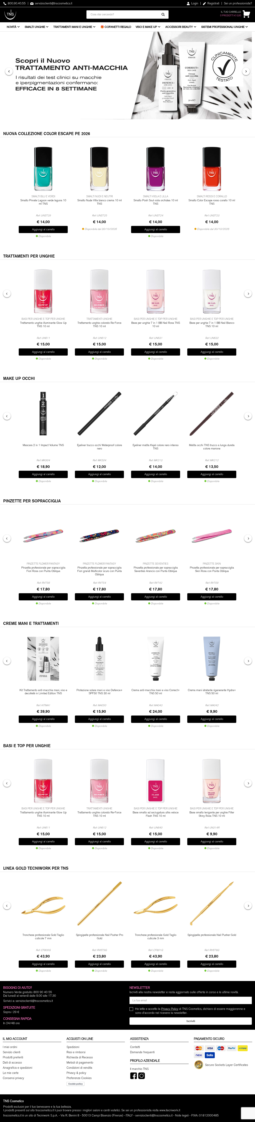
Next (248, 293)
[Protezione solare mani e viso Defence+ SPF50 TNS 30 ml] (99, 658)
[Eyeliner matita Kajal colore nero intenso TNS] (155, 413)
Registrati (213, 3)
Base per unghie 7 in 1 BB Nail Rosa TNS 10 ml (155, 324)
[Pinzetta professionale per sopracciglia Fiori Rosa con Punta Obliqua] (43, 536)
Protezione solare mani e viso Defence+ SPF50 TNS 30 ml (99, 692)
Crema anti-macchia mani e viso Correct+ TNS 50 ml (155, 692)
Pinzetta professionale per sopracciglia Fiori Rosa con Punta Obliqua (43, 569)
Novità (11, 26)
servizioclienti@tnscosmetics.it (53, 3)
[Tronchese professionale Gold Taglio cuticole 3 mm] (155, 903)
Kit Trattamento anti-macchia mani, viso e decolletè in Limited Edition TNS (43, 692)
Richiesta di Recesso (80, 1057)
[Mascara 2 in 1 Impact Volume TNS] (43, 413)
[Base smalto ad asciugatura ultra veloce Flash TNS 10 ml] (155, 780)
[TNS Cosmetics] (10, 15)
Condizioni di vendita (79, 1067)
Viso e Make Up (146, 26)
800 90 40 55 (42, 992)
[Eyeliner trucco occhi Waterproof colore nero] (99, 413)
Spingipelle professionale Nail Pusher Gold (211, 935)
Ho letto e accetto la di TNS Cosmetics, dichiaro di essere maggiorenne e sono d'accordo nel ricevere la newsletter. (190, 1010)
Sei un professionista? (238, 3)
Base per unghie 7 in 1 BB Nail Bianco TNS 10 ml (211, 324)
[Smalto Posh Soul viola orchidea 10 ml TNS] (155, 168)
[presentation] (9, 71)
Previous (7, 293)
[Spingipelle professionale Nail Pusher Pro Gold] (99, 903)
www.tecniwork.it (169, 1110)
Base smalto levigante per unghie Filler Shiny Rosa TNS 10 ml (211, 814)
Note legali (182, 1115)
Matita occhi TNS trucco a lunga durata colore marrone (211, 447)
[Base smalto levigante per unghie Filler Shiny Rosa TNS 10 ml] (211, 780)
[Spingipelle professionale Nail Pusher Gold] (211, 903)
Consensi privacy (13, 1078)
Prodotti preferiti (13, 1057)
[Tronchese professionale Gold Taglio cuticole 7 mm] (43, 903)
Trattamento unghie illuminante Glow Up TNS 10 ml (43, 324)
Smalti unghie (35, 26)
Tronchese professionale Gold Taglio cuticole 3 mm (155, 936)
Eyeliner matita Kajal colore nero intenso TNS (155, 447)
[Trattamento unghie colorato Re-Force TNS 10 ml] (99, 291)
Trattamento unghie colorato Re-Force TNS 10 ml (99, 324)
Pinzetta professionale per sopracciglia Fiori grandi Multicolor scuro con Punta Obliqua (99, 571)
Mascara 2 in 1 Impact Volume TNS (43, 445)
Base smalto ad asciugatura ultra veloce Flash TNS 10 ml (155, 814)
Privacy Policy (169, 1009)
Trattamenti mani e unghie (72, 26)
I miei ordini (10, 1047)
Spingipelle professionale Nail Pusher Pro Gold (99, 936)
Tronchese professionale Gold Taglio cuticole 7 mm (43, 936)
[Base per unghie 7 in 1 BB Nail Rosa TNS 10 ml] (155, 291)
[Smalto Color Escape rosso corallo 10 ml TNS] (211, 168)
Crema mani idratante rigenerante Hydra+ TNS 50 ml (212, 692)
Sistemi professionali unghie (222, 26)
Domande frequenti (142, 1052)
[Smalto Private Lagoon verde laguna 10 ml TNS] (43, 168)
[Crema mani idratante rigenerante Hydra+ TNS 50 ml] (211, 658)
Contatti (135, 1047)
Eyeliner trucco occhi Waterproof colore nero (99, 447)
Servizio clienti (11, 1052)
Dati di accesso (12, 1062)
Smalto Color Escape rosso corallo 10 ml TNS (211, 202)
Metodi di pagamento (80, 1062)
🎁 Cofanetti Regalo (115, 26)
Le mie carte (11, 1073)
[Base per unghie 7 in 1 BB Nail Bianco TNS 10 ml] (211, 291)
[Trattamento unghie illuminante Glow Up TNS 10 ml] (43, 291)
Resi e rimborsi (76, 1052)
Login (194, 3)
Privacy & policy (76, 1073)
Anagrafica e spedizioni (17, 1067)
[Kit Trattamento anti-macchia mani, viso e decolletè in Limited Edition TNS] (43, 658)
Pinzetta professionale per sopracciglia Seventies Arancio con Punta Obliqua (156, 569)
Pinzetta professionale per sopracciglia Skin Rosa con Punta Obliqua (212, 569)
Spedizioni (73, 1047)
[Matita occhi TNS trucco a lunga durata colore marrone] (211, 413)
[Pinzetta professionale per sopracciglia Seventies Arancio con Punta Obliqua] (155, 536)
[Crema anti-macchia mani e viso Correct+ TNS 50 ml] (155, 658)
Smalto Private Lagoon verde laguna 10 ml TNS (43, 202)
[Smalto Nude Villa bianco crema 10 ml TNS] (99, 168)
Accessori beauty (179, 26)
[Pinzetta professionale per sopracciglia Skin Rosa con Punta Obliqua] (211, 536)
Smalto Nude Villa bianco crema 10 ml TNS (99, 202)
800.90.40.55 (16, 3)
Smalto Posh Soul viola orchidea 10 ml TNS (155, 202)
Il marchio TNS (139, 1069)
